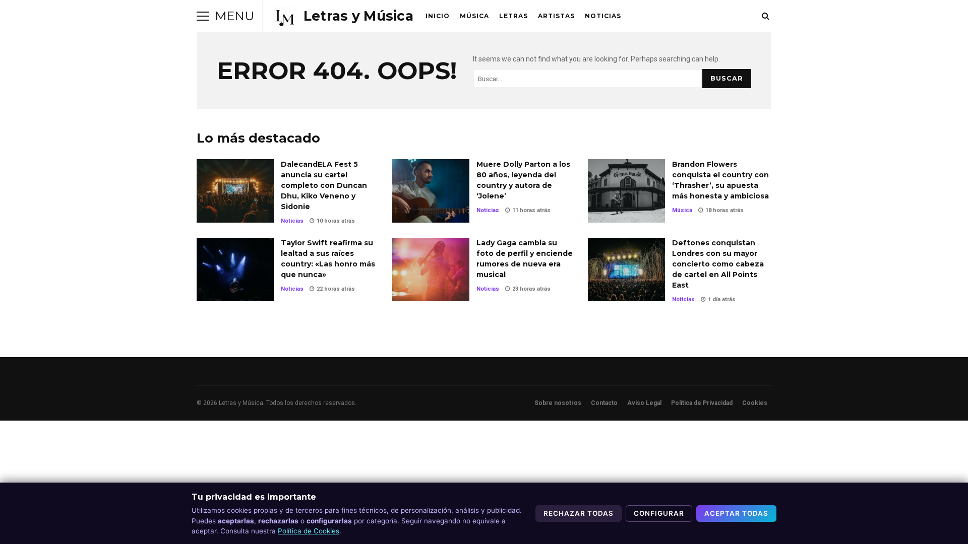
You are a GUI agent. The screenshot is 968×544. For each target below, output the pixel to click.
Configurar (659, 513)
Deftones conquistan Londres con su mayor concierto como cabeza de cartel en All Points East (626, 269)
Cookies (754, 402)
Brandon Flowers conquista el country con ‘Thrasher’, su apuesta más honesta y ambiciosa (626, 191)
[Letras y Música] (342, 16)
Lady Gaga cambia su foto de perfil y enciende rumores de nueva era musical (430, 269)
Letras (513, 16)
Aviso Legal (644, 402)
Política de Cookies (308, 531)
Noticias (603, 16)
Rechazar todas (578, 513)
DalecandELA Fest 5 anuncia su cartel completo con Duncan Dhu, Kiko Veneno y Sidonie (235, 191)
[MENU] (203, 16)
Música (474, 16)
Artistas (556, 16)
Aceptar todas (736, 513)
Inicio (438, 16)
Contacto (604, 402)
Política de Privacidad (702, 402)
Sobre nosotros (557, 402)
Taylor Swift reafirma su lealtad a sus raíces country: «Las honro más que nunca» (235, 269)
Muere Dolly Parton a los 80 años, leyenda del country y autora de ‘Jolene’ (430, 191)
